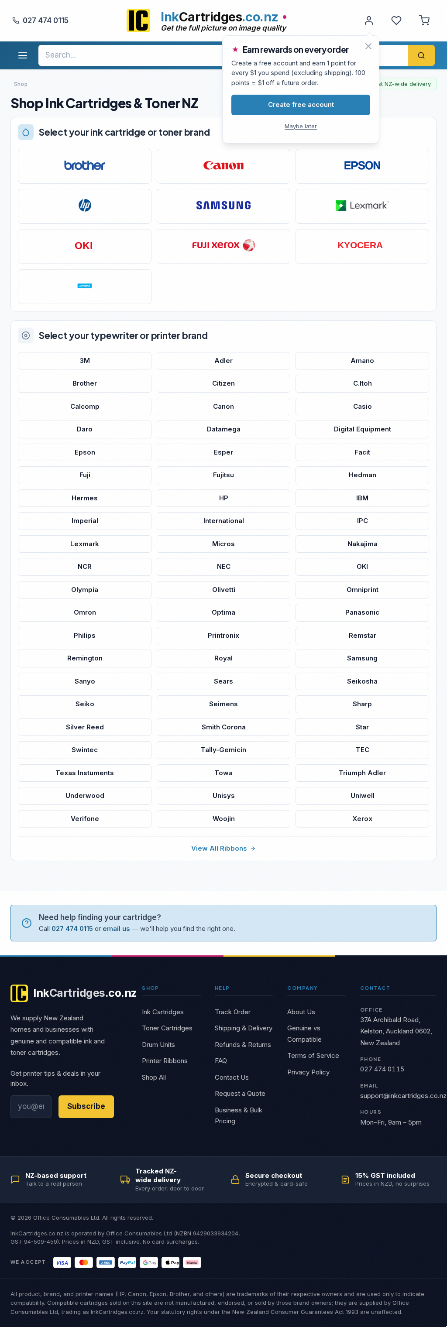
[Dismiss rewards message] (368, 46)
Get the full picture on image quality (223, 28)
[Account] (368, 20)
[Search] (421, 55)
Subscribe (86, 1106)
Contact (375, 988)
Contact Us (232, 1077)
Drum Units (158, 1044)
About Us (301, 1012)
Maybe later (301, 126)
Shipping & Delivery (243, 1028)
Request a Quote (240, 1093)
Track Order (233, 1012)
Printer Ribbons (165, 1061)
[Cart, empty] (424, 20)
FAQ (221, 1061)
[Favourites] (396, 20)
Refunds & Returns (243, 1044)
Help (222, 988)
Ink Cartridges (163, 1012)
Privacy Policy (308, 1072)
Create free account (301, 104)
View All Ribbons (219, 848)
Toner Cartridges (167, 1028)
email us (116, 928)
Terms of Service (313, 1055)
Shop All (154, 1077)
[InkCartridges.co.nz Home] (138, 20)
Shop (150, 988)
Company (302, 988)
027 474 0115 (46, 20)
